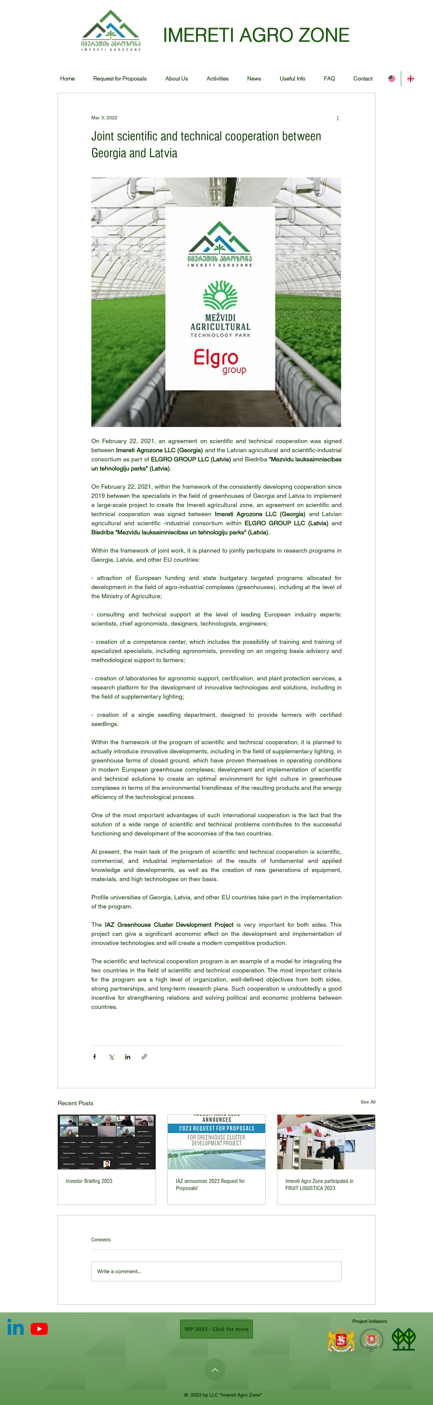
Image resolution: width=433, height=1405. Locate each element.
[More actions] (338, 118)
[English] (391, 78)
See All (368, 1102)
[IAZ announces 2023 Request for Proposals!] (217, 1142)
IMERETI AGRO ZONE (256, 34)
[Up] (215, 1370)
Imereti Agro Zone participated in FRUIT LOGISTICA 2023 (320, 1185)
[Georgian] (410, 78)
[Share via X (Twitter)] (111, 1056)
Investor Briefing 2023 (89, 1181)
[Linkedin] (15, 1328)
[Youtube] (39, 1328)
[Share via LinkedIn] (127, 1056)
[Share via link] (144, 1056)
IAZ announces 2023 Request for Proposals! (210, 1185)
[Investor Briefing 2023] (107, 1142)
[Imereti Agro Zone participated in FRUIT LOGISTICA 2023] (326, 1142)
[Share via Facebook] (94, 1056)
